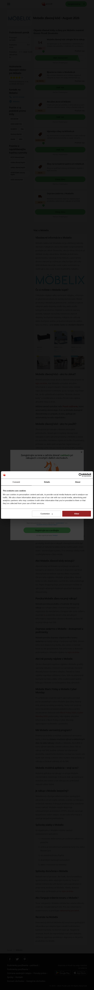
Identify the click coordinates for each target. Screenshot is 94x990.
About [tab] (77, 482)
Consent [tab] (16, 482)
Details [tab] (47, 482)
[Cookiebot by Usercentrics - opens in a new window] (80, 475)
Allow (76, 514)
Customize (45, 514)
